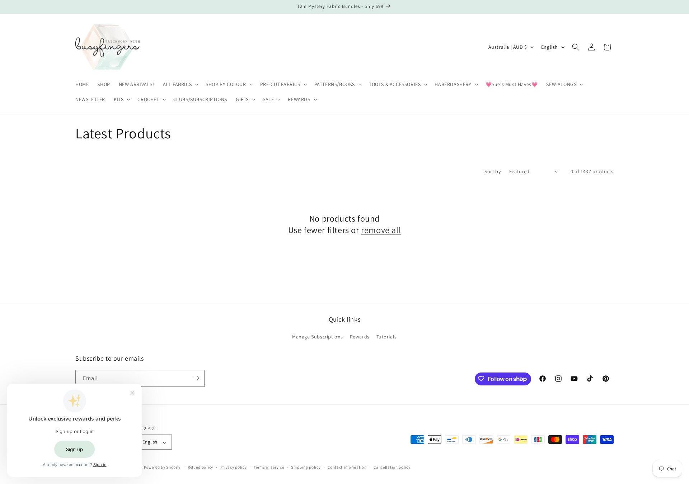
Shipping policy (306, 467)
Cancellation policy (392, 467)
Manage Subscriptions (317, 337)
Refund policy (200, 467)
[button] (180, 84)
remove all (381, 229)
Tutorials (386, 337)
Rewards (360, 337)
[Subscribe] (196, 378)
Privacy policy (233, 467)
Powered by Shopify (162, 467)
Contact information (347, 467)
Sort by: (493, 171)
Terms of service (269, 467)
